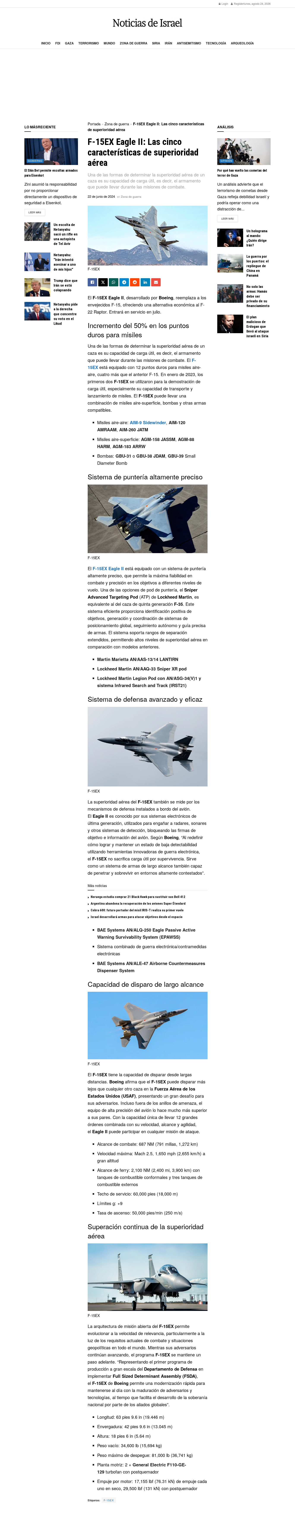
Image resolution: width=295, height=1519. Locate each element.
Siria (156, 43)
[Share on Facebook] (92, 282)
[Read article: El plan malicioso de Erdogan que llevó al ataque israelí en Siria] (230, 324)
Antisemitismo (189, 43)
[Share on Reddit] (135, 282)
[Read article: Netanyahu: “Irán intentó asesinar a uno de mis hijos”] (37, 262)
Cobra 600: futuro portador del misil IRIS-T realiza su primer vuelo (137, 910)
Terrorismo (88, 43)
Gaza (69, 43)
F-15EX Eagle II (108, 568)
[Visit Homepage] (147, 23)
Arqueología (242, 43)
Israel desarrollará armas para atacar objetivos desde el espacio (136, 917)
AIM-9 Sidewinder (148, 422)
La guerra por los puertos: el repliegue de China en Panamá (257, 266)
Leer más (37, 212)
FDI (57, 43)
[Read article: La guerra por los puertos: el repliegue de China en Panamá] (230, 263)
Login (224, 3)
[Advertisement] (147, 85)
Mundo (109, 43)
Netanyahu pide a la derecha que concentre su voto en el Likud (66, 313)
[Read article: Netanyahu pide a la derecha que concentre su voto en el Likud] (37, 311)
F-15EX (109, 1500)
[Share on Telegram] (124, 282)
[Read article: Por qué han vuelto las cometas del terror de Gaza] (244, 151)
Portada (94, 123)
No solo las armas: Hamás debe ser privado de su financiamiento (258, 296)
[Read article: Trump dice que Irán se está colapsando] (37, 287)
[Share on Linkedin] (145, 282)
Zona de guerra (133, 43)
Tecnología (216, 43)
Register (238, 3)
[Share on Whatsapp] (113, 282)
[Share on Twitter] (103, 282)
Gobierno (35, 160)
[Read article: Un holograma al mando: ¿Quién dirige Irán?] (230, 238)
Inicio (46, 43)
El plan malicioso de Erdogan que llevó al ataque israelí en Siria (257, 326)
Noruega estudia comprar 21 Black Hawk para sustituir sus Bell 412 (138, 897)
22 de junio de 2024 (101, 196)
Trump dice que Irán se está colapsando (66, 285)
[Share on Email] (156, 282)
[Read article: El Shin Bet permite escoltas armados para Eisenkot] (51, 151)
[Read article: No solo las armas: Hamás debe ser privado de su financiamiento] (230, 293)
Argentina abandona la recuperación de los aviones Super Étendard (138, 903)
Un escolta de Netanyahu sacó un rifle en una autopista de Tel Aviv (66, 234)
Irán (168, 43)
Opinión (226, 160)
